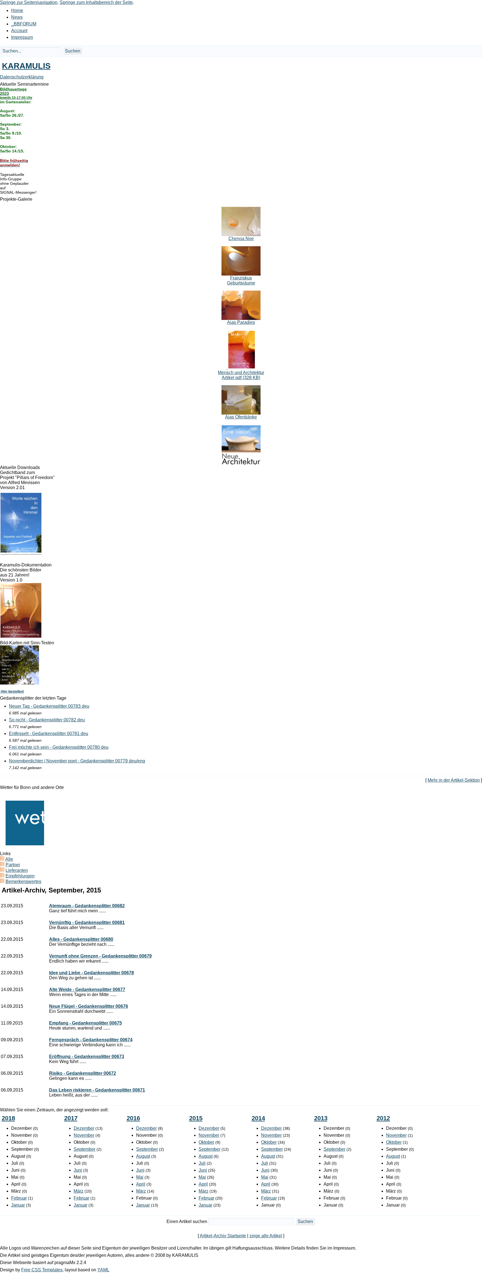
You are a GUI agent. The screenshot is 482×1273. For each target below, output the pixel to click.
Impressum (22, 37)
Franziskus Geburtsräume (241, 280)
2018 (8, 1118)
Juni (78, 1170)
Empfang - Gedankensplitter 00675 (85, 1023)
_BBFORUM (23, 23)
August (143, 1156)
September (84, 1149)
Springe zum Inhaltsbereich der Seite (96, 2)
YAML (103, 1269)
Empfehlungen (20, 876)
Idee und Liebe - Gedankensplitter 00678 (91, 972)
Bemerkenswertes (23, 881)
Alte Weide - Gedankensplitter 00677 (87, 989)
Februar (19, 1198)
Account (19, 30)
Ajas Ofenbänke (241, 417)
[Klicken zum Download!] (21, 553)
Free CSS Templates (41, 1269)
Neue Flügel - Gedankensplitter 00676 (88, 1006)
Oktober (206, 1142)
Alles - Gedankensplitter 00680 (81, 939)
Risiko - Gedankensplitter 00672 (82, 1073)
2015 (196, 1118)
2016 (133, 1118)
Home (17, 10)
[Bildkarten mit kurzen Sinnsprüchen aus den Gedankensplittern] (19, 683)
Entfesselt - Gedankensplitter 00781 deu (48, 733)
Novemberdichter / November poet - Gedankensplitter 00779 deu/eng (77, 760)
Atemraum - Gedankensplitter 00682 (87, 905)
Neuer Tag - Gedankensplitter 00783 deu (49, 706)
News (17, 17)
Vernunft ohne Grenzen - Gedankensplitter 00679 (100, 956)
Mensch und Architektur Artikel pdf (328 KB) (241, 375)
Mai (139, 1177)
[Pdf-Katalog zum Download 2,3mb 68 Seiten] (21, 636)
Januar (18, 1205)
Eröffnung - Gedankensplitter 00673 (86, 1056)
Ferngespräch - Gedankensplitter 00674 (90, 1039)
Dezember (84, 1128)
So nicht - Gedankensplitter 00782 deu (47, 719)
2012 (383, 1118)
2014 (258, 1118)
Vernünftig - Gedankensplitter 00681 (87, 922)
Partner (13, 864)
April (140, 1184)
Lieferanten (17, 870)
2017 (71, 1118)
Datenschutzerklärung (22, 77)
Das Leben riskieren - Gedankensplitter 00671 (97, 1090)
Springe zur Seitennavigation (28, 2)
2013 (320, 1118)
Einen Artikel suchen (187, 1221)
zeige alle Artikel (265, 1235)
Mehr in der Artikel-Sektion (454, 780)
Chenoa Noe (241, 238)
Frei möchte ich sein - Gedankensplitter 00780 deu (59, 747)
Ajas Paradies (241, 322)
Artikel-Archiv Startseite (223, 1235)
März (78, 1191)
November (84, 1135)
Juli (202, 1163)
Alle (9, 859)
